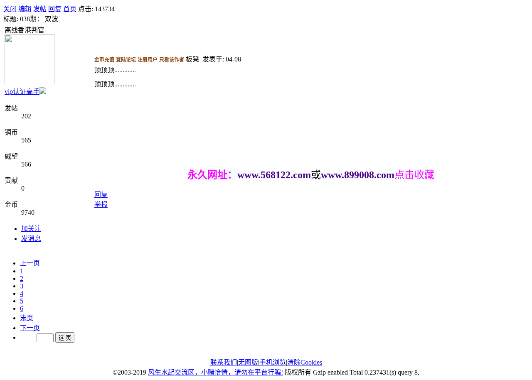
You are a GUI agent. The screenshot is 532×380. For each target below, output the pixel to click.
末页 (26, 317)
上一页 (30, 263)
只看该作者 (171, 60)
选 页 (65, 338)
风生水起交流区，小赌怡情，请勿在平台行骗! (215, 372)
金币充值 (104, 60)
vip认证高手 (22, 91)
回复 (55, 8)
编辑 (25, 8)
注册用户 (148, 60)
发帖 (40, 8)
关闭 (10, 8)
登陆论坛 (126, 60)
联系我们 (223, 362)
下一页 (30, 327)
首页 (69, 8)
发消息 (31, 238)
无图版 (248, 362)
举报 (101, 204)
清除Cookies (304, 362)
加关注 (31, 228)
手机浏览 (272, 362)
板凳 (192, 59)
